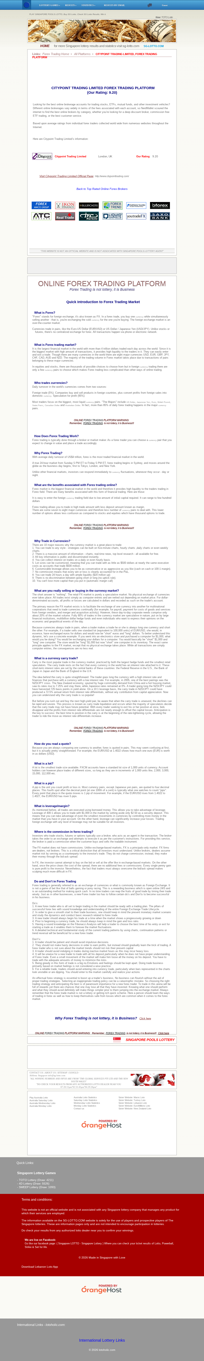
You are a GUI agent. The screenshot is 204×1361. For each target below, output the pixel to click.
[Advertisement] (102, 70)
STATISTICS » (90, 5)
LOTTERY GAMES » (50, 5)
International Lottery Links (102, 1340)
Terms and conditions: (37, 1199)
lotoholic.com (55, 1325)
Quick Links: (25, 1163)
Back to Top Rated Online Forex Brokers (102, 188)
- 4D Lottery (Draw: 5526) (33, 1183)
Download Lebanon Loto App (40, 1266)
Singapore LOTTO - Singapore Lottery (80, 1243)
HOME (45, 46)
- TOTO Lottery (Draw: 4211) (35, 1180)
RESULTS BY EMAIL (114, 5)
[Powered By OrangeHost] (102, 1129)
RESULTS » (71, 5)
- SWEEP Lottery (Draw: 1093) (36, 1187)
